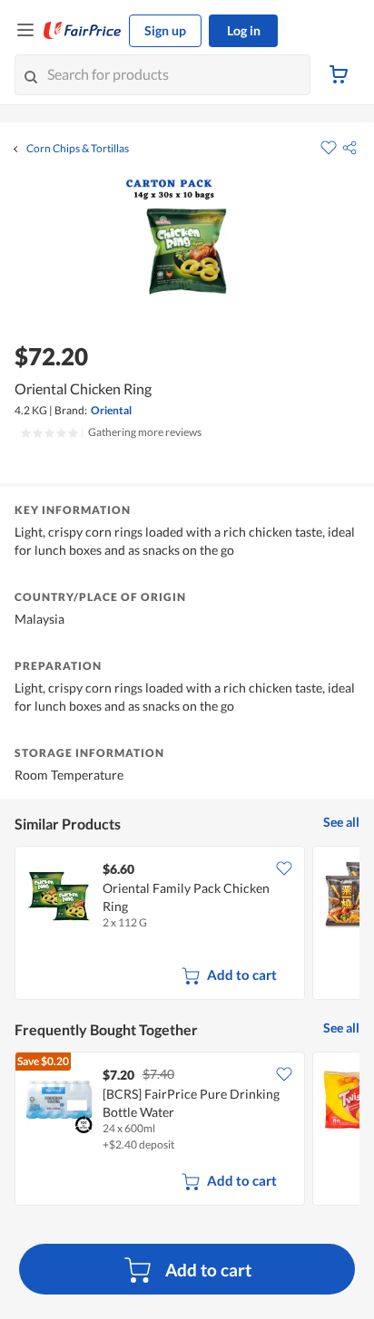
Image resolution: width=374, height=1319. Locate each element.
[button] (349, 148)
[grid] (187, 925)
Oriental (111, 410)
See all (341, 821)
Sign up (165, 30)
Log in (244, 30)
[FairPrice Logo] (83, 31)
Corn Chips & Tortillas (77, 148)
